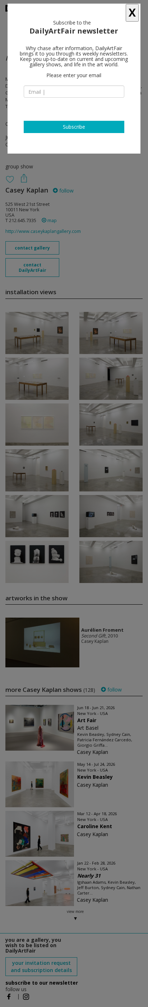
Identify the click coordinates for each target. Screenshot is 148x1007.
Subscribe (74, 126)
